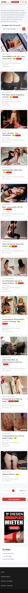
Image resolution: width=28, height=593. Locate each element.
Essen (5, 140)
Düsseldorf (6, 63)
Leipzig (6, 479)
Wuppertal (6, 328)
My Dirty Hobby (7, 556)
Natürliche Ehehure (8, 474)
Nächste (21, 490)
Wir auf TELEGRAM (8, 559)
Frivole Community (8, 553)
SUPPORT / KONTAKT (7, 585)
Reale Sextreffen (6, 54)
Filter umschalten (14, 499)
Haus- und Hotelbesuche (8, 278)
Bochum (6, 368)
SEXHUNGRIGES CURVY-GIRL (12, 170)
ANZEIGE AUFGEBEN (6, 581)
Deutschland (5, 64)
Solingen (6, 442)
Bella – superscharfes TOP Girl (12, 207)
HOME (2, 572)
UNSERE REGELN (5, 576)
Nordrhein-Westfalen (15, 63)
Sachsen (10, 479)
